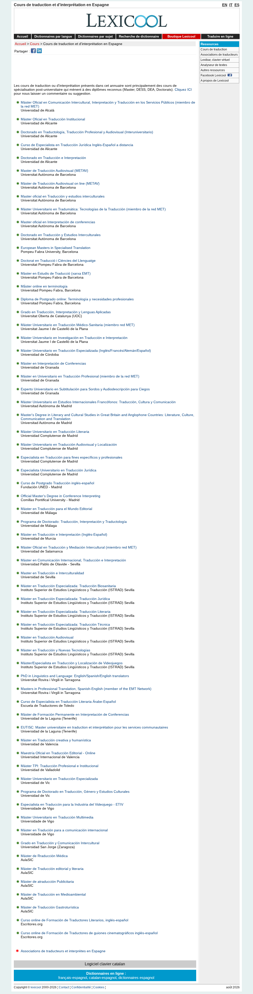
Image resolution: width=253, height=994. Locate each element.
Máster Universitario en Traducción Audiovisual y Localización (69, 444)
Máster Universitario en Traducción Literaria (55, 432)
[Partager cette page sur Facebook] (33, 52)
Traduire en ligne (220, 36)
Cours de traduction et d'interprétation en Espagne (82, 44)
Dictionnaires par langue (53, 36)
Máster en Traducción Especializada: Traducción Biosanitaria (68, 586)
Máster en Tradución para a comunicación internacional (64, 830)
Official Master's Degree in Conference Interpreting (60, 496)
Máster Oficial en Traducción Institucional (53, 119)
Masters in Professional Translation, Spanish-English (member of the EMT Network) (86, 689)
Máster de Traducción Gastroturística (50, 907)
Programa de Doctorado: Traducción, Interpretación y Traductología (74, 522)
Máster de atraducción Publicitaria (47, 882)
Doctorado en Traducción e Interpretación (53, 158)
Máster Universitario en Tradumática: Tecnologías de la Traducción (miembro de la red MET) (93, 209)
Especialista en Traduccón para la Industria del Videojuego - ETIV (72, 804)
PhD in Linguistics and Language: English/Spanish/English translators (75, 676)
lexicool (36, 987)
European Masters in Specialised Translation (55, 248)
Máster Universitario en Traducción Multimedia (57, 817)
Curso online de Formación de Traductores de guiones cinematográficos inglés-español (89, 933)
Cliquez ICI (183, 89)
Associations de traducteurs (219, 54)
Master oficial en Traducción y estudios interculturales (63, 196)
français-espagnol (72, 977)
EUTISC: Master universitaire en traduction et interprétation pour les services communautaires (94, 727)
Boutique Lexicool (181, 36)
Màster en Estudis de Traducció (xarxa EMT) (56, 273)
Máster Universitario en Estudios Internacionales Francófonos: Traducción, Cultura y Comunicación (98, 402)
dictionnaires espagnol (136, 977)
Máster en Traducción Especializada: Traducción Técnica (65, 624)
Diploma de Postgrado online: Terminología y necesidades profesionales (77, 299)
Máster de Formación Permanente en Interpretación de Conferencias (75, 714)
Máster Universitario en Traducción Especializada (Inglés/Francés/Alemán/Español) (86, 351)
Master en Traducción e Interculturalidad (52, 573)
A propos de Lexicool (215, 80)
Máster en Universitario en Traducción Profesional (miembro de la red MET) (80, 376)
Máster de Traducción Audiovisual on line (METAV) (60, 183)
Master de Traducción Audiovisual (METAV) (54, 171)
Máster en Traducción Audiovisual (47, 637)
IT (230, 5)
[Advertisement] (106, 69)
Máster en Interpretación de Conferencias (53, 363)
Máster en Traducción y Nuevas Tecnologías (55, 650)
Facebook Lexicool (214, 75)
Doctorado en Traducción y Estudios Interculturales (61, 235)
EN (224, 5)
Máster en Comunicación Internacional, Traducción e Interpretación (73, 560)
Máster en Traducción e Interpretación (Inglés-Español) (64, 534)
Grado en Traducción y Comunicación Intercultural (60, 843)
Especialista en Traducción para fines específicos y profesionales (71, 457)
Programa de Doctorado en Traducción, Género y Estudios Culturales (75, 792)
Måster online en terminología (44, 286)
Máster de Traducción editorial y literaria (52, 869)
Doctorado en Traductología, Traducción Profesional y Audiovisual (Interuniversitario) (87, 132)
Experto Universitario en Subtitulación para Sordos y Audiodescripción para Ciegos (85, 389)
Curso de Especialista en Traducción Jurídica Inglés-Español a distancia (77, 145)
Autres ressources (213, 70)
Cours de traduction (214, 49)
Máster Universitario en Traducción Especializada (59, 779)
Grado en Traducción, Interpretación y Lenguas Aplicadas (66, 312)
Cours (34, 44)
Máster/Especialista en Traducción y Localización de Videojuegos (72, 663)
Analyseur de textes (214, 65)
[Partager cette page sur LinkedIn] (39, 52)
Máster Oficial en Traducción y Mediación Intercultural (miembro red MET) (79, 547)
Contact (64, 987)
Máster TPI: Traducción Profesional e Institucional (59, 766)
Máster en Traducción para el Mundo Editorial (56, 509)
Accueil (22, 36)
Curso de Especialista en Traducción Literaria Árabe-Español (68, 702)
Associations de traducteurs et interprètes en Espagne (62, 951)
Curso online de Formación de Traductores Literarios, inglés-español (74, 920)
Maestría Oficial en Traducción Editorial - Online (58, 753)
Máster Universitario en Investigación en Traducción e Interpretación (74, 338)
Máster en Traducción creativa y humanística (56, 740)
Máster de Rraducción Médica (44, 856)
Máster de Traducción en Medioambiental (53, 894)
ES (236, 5)
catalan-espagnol (102, 977)
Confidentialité (81, 987)
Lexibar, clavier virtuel (215, 60)
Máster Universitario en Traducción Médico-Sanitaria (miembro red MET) (78, 325)
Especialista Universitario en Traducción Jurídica (58, 470)
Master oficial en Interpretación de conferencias (58, 222)
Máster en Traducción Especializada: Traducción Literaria (65, 612)
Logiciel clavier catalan (105, 964)
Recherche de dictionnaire (139, 36)
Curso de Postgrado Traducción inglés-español (57, 483)
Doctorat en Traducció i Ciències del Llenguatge (58, 261)
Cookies (98, 987)
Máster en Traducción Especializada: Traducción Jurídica (65, 599)
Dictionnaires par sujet (95, 36)
